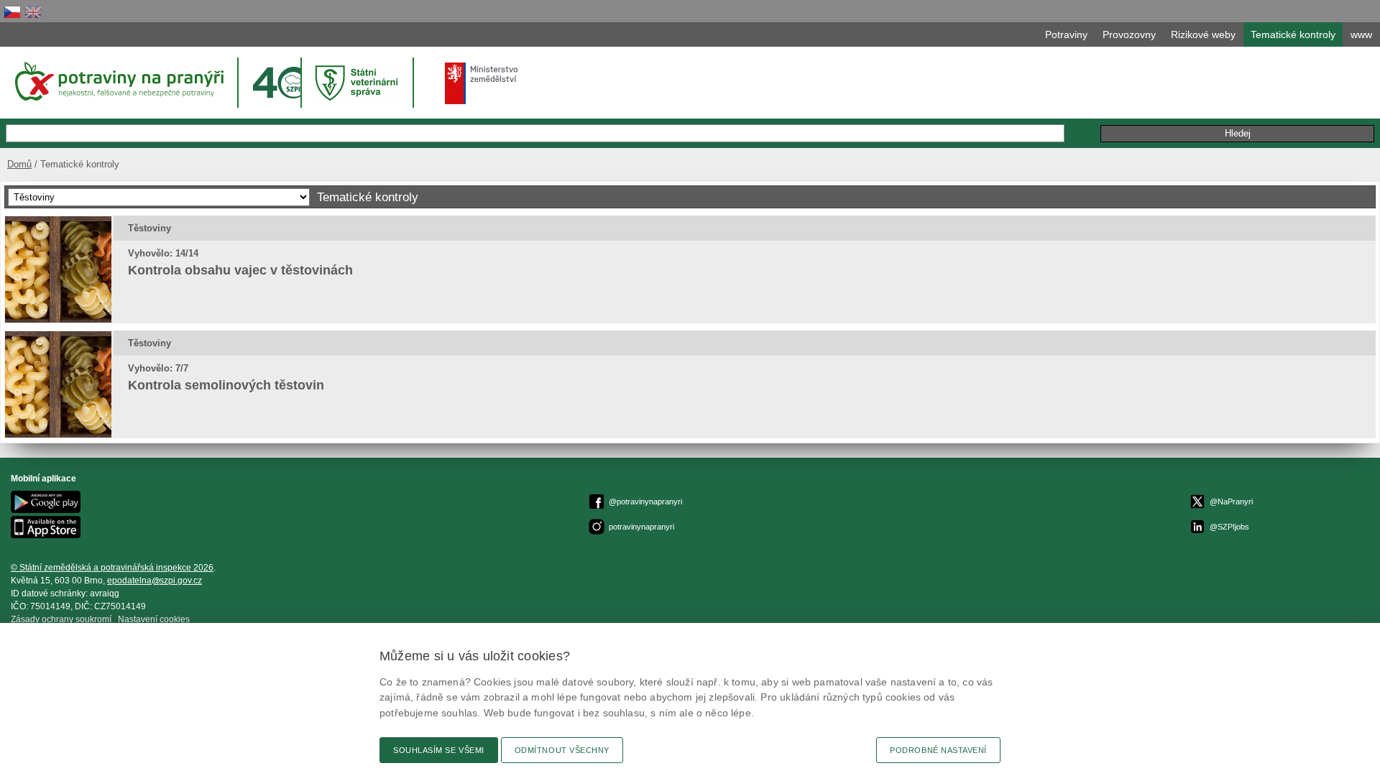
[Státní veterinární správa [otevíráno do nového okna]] (358, 82)
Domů (19, 164)
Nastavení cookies (154, 619)
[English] (33, 12)
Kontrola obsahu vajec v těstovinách (240, 270)
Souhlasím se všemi (438, 750)
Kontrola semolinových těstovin (226, 385)
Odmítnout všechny (562, 750)
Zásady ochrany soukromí (61, 619)
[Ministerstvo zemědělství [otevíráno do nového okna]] (481, 83)
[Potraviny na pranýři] (118, 81)
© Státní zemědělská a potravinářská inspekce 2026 (112, 568)
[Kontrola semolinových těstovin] (58, 384)
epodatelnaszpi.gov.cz (154, 581)
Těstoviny (149, 228)
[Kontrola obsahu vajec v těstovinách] (58, 269)
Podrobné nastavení (938, 750)
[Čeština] (12, 12)
